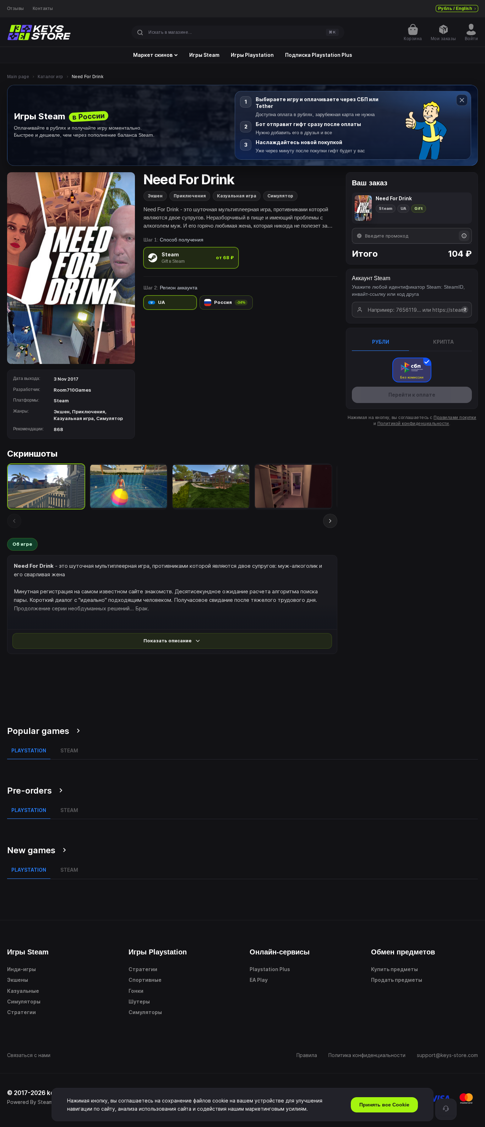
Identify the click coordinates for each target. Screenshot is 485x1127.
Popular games (38, 731)
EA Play (259, 980)
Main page (18, 76)
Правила (306, 1055)
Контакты (43, 8)
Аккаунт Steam (371, 278)
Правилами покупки (455, 417)
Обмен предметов (403, 952)
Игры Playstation (252, 55)
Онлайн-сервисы (280, 952)
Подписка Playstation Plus (318, 55)
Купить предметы (394, 969)
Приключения (190, 195)
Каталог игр (50, 76)
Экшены (17, 980)
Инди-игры (21, 969)
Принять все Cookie (384, 1104)
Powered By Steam (30, 1102)
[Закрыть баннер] (462, 100)
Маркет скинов (153, 55)
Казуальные (23, 991)
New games (31, 850)
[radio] (191, 257)
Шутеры (139, 1001)
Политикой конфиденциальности (413, 423)
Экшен (155, 195)
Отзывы (15, 8)
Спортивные (145, 980)
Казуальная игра (236, 195)
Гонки (136, 991)
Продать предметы (396, 980)
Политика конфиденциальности (366, 1055)
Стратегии (21, 1012)
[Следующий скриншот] (330, 521)
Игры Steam (204, 55)
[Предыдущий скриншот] (14, 521)
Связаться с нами (28, 1055)
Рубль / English (455, 8)
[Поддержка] (446, 1109)
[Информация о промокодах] (464, 235)
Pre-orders (29, 790)
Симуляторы (23, 1001)
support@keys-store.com (447, 1055)
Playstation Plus (270, 969)
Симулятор (280, 195)
